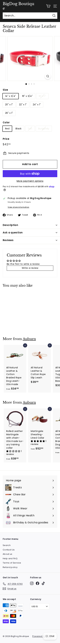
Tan (30, 128)
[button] (13, 451)
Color (6, 122)
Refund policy (10, 567)
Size (5, 89)
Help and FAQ (10, 558)
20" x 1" (9, 104)
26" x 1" (9, 113)
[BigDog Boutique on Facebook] (37, 583)
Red (7, 128)
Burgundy (43, 128)
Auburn (29, 339)
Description (10, 225)
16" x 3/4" (27, 96)
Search (7, 545)
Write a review (30, 268)
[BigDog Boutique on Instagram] (31, 583)
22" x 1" (23, 104)
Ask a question (13, 232)
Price (6, 139)
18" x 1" (42, 96)
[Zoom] (48, 76)
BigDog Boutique (18, 6)
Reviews (8, 240)
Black (19, 128)
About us (7, 554)
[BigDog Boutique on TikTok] (43, 583)
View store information (18, 207)
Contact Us (9, 549)
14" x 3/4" (10, 96)
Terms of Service (12, 562)
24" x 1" (37, 104)
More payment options (30, 181)
